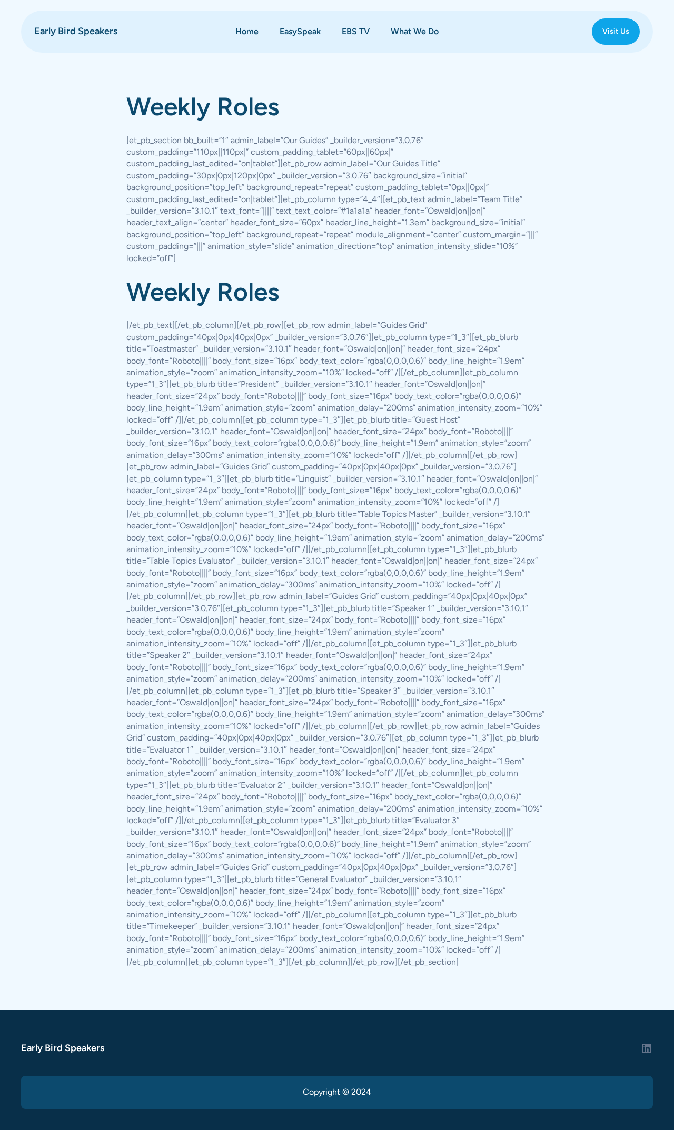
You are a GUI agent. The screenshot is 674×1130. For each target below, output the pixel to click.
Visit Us (615, 31)
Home (247, 31)
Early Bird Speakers (75, 31)
